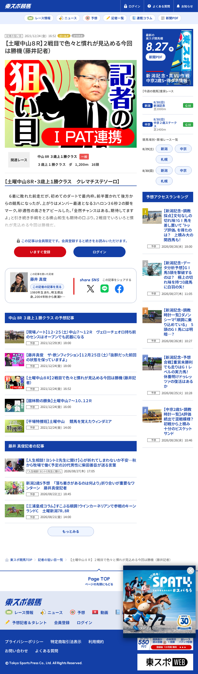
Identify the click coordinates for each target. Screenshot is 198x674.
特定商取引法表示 (65, 641)
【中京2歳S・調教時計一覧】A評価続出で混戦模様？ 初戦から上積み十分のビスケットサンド (180, 421)
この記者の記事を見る (47, 287)
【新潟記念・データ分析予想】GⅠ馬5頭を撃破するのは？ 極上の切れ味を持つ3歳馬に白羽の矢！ (178, 275)
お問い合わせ (16, 651)
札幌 (164, 159)
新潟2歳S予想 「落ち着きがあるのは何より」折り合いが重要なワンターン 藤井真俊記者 (80, 485)
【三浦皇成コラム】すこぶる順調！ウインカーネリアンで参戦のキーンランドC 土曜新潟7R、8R (81, 508)
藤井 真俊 (38, 279)
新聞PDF (155, 56)
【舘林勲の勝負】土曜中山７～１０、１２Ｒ (59, 400)
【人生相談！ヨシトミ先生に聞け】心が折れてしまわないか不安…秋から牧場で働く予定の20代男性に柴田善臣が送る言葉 (81, 462)
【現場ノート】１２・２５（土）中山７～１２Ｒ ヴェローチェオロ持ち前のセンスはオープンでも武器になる (81, 334)
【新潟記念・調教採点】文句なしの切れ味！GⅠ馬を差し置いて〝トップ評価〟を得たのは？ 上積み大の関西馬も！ (178, 225)
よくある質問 (46, 651)
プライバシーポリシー (24, 641)
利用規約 (96, 641)
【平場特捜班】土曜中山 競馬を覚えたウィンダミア (69, 421)
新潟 (164, 148)
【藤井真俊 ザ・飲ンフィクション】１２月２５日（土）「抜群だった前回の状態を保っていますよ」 (81, 357)
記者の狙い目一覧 (50, 559)
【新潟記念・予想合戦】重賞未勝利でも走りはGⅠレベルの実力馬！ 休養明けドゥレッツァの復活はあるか (178, 371)
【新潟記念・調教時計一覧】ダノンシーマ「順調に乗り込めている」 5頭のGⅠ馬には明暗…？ (178, 322)
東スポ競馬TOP (21, 559)
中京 (183, 148)
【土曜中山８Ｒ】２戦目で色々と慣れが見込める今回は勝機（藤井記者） (81, 380)
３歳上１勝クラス (63, 156)
